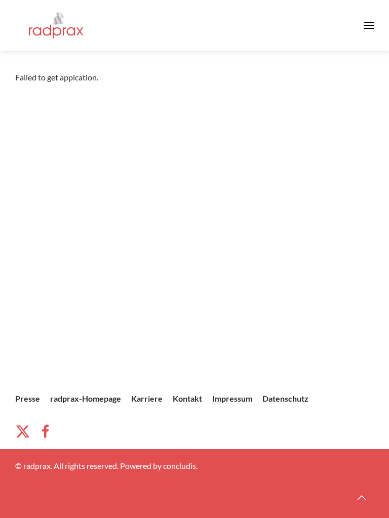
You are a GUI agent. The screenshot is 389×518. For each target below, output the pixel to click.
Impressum (232, 398)
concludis (179, 465)
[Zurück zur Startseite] (56, 25)
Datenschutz (285, 398)
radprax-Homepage (85, 398)
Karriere (147, 398)
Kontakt (187, 398)
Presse (27, 398)
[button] (369, 25)
